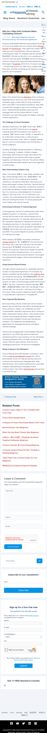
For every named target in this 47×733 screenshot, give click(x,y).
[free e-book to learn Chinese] (23, 685)
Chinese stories (8, 242)
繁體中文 (24, 715)
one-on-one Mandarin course (20, 356)
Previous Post (10, 397)
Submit (23, 665)
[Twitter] (23, 723)
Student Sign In (11, 6)
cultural (34, 129)
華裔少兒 (37, 6)
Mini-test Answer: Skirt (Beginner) (15, 427)
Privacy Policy (28, 660)
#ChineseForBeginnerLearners (23, 37)
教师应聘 (33, 712)
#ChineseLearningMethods (27, 39)
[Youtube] (17, 723)
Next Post (38, 397)
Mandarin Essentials (28, 18)
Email (6, 582)
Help (26, 712)
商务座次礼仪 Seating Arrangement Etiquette (19, 466)
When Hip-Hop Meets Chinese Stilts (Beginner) (20, 432)
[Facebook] (11, 723)
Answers (5, 712)
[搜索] (39, 560)
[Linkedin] (29, 723)
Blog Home (9, 18)
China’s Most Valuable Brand (13, 418)
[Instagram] (35, 723)
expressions (16, 48)
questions (17, 64)
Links (12, 712)
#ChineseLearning (9, 39)
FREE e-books (34, 615)
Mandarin (27, 97)
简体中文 (42, 712)
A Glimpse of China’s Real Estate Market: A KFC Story (23, 423)
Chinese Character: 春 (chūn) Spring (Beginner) (20, 445)
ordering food (39, 274)
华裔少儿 (30, 6)
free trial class (29, 369)
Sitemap (19, 712)
